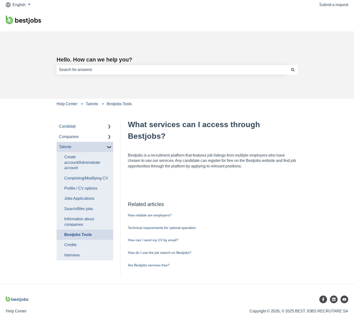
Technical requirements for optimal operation (162, 228)
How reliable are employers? (149, 215)
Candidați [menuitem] (67, 126)
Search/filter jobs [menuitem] (78, 209)
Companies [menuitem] (69, 137)
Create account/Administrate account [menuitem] (82, 162)
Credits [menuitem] (70, 245)
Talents (92, 104)
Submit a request (333, 5)
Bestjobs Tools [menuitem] (78, 235)
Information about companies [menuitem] (79, 221)
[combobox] (172, 69)
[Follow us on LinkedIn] (334, 299)
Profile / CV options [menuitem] (80, 188)
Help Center (67, 104)
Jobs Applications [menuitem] (79, 198)
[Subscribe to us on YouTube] (344, 299)
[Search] (292, 69)
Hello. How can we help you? (94, 59)
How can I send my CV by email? (153, 240)
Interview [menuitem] (72, 255)
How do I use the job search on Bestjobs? (159, 253)
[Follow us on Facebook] (323, 299)
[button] (109, 127)
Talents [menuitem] (65, 147)
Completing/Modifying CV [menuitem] (86, 178)
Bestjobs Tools (119, 104)
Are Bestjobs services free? (149, 265)
